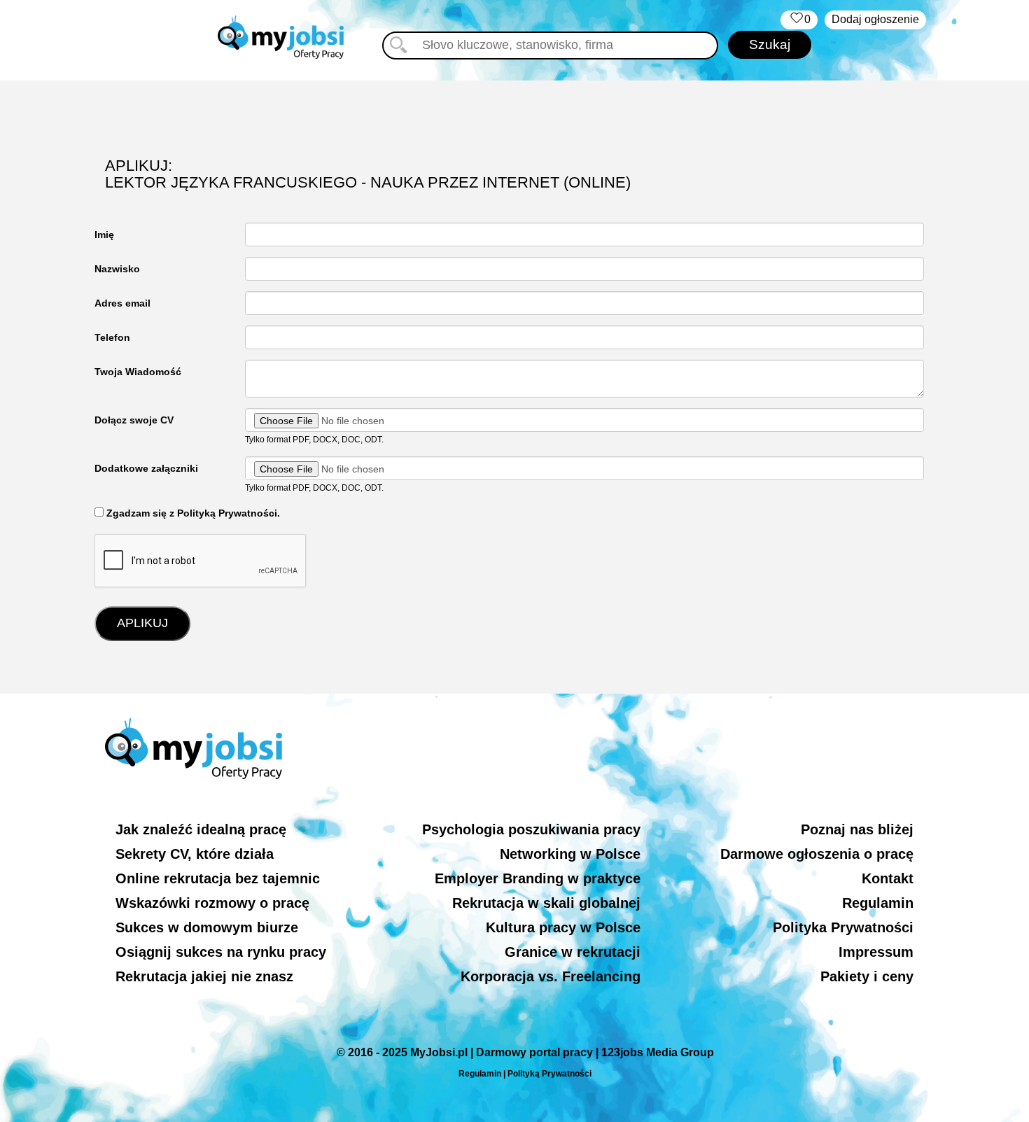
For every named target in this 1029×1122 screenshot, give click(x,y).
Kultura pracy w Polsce (563, 927)
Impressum (876, 952)
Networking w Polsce (570, 854)
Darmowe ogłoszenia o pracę (816, 854)
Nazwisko (117, 268)
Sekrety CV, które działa (194, 854)
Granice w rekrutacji (572, 952)
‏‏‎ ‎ (799, 19)
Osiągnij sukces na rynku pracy (220, 952)
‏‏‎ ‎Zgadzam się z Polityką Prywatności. (192, 513)
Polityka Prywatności (843, 927)
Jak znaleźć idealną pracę (200, 829)
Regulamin (877, 903)
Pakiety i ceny (866, 976)
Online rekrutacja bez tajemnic (217, 878)
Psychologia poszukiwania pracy (531, 829)
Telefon (112, 337)
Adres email (122, 303)
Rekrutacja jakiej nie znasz (204, 976)
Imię (104, 234)
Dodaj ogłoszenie (875, 19)
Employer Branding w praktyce (537, 878)
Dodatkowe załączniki (146, 468)
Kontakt (887, 878)
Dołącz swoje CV (134, 420)
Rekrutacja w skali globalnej (546, 903)
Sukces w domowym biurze (206, 927)
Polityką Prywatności (549, 1074)
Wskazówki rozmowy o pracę (212, 903)
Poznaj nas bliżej (857, 829)
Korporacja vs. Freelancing (550, 976)
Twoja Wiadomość (137, 371)
